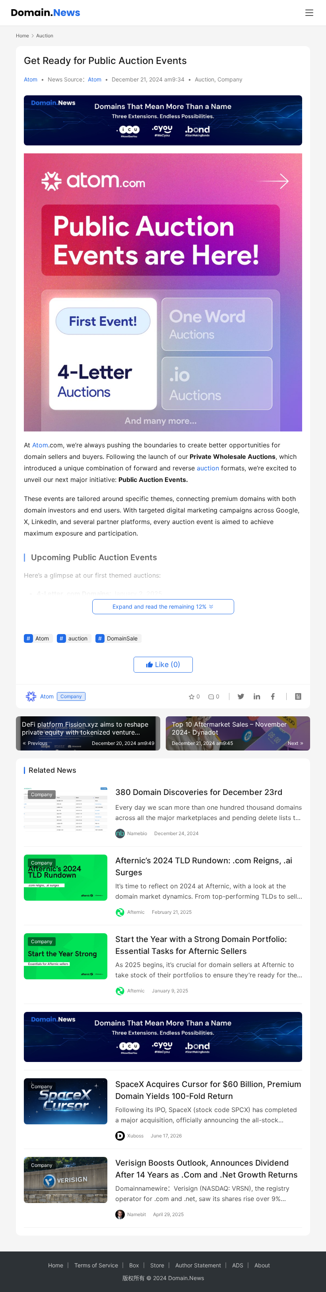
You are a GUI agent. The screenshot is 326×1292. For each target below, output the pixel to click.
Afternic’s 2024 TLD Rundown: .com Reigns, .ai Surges (203, 866)
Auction (204, 79)
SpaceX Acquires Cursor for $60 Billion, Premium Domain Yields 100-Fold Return (208, 1090)
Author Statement (198, 1265)
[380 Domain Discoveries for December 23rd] (65, 809)
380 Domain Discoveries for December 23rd (199, 792)
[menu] (309, 13)
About (262, 1265)
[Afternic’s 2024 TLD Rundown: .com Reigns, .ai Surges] (65, 878)
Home (22, 36)
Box (134, 1265)
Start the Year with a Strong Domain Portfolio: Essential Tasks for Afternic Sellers (201, 944)
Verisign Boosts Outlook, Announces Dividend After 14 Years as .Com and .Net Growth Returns (206, 1168)
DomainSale (122, 638)
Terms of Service (96, 1265)
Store (157, 1265)
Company (230, 79)
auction (208, 468)
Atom (30, 79)
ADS (237, 1265)
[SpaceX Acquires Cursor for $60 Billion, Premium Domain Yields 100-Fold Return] (65, 1101)
